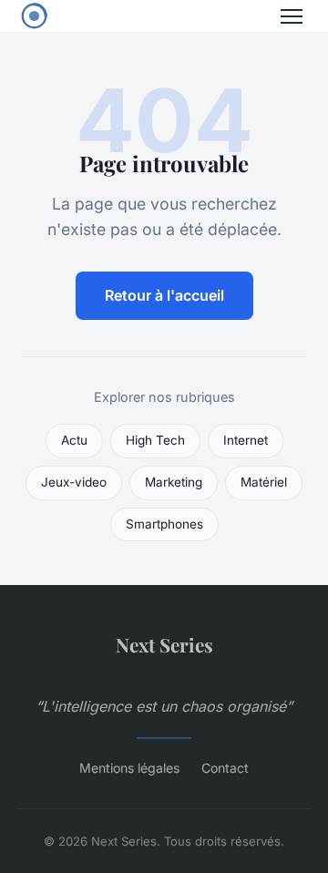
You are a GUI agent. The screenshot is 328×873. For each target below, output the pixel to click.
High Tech (155, 440)
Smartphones (164, 524)
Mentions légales (129, 767)
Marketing (173, 482)
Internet (245, 440)
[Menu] (291, 16)
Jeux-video (74, 482)
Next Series (164, 644)
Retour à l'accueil (164, 295)
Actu (74, 440)
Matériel (264, 482)
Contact (225, 767)
